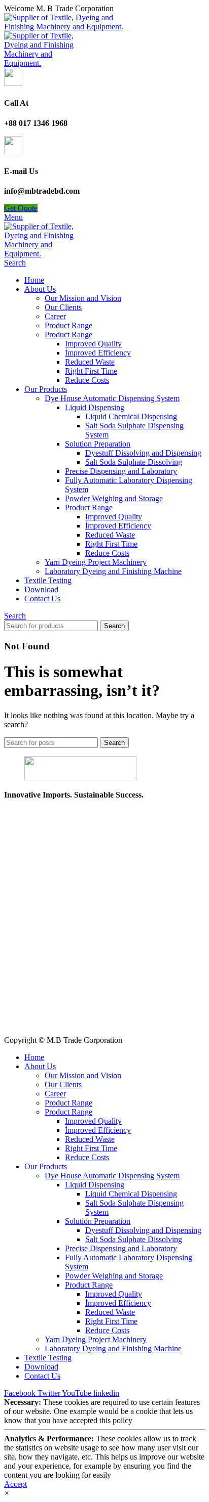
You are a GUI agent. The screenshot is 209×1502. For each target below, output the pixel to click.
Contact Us (22, 1023)
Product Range (68, 325)
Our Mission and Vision (83, 298)
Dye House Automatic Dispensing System (112, 398)
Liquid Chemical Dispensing (131, 416)
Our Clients (63, 307)
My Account (24, 1013)
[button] (7, 1493)
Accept (15, 1484)
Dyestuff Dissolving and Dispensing (143, 453)
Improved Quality (93, 343)
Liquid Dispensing (94, 407)
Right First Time (91, 371)
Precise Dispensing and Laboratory (121, 471)
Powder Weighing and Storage (114, 498)
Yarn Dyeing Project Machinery (96, 562)
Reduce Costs (87, 380)
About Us (20, 995)
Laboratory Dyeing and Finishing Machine (113, 571)
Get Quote (21, 208)
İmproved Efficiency (98, 352)
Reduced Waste (90, 362)
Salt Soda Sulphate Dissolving (133, 462)
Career (55, 316)
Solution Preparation (97, 443)
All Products (24, 986)
